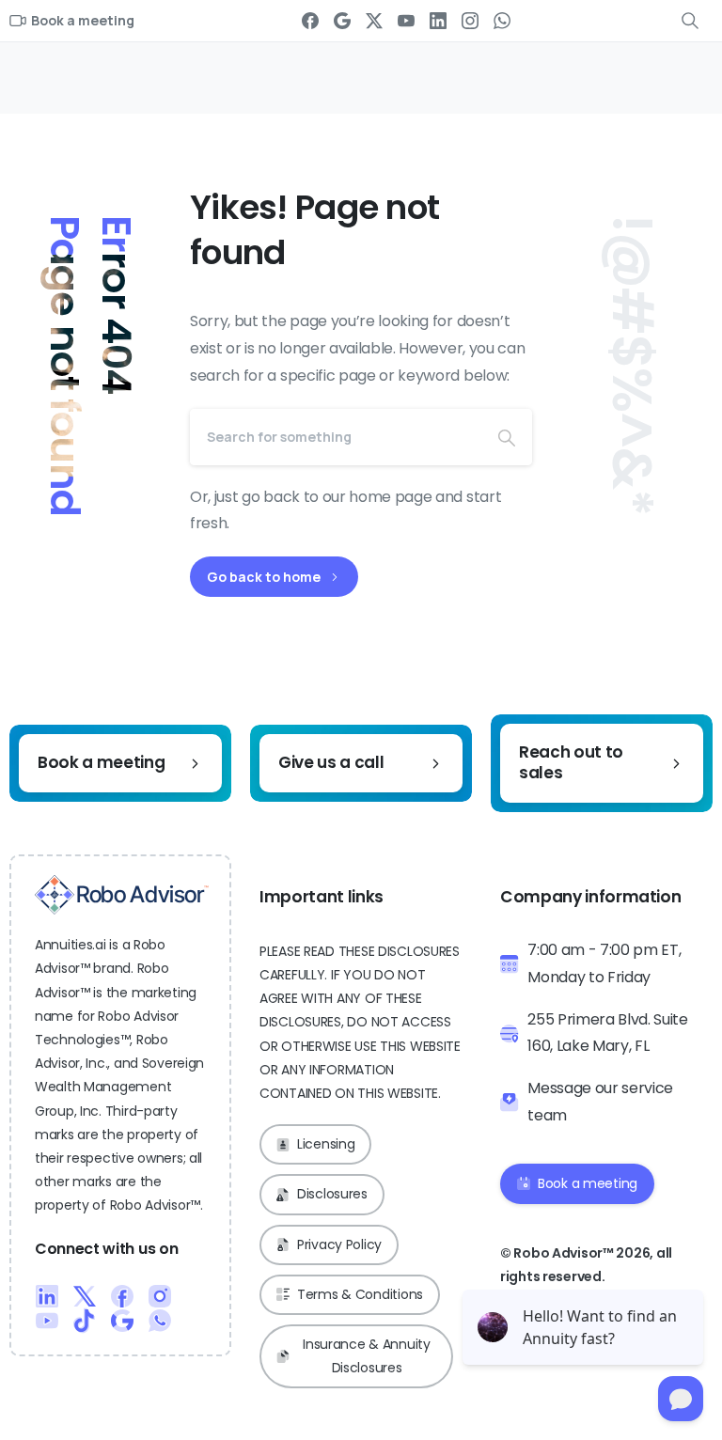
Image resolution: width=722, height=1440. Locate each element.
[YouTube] (406, 21)
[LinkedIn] (438, 21)
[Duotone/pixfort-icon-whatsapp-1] (160, 1320)
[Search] (506, 437)
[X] (374, 21)
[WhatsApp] (502, 21)
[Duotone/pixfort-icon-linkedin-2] (47, 1294)
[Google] (342, 21)
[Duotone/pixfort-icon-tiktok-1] (84, 1320)
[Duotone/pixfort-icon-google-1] (122, 1320)
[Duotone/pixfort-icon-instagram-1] (160, 1294)
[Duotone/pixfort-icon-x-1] (84, 1294)
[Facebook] (310, 21)
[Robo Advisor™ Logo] (122, 895)
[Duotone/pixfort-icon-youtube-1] (47, 1320)
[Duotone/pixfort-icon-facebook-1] (122, 1294)
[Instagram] (470, 21)
